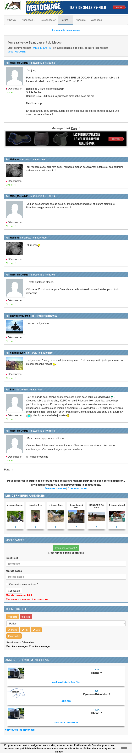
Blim (12, 389)
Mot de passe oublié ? (19, 595)
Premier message (39, 646)
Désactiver (28, 642)
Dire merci (11, 92)
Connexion (14, 590)
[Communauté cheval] (12, 5)
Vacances (96, 20)
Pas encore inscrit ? (66, 548)
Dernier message (16, 646)
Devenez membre (55, 488)
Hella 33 (14, 159)
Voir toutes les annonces (20, 729)
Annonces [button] (28, 20)
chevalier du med (20, 315)
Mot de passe (14, 571)
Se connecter (48, 20)
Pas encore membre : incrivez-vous (27, 599)
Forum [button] (65, 20)
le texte (13, 616)
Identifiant (12, 558)
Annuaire (81, 20)
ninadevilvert (17, 352)
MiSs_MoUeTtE (42, 47)
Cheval (11, 20)
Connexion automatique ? (23, 584)
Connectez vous (77, 488)
